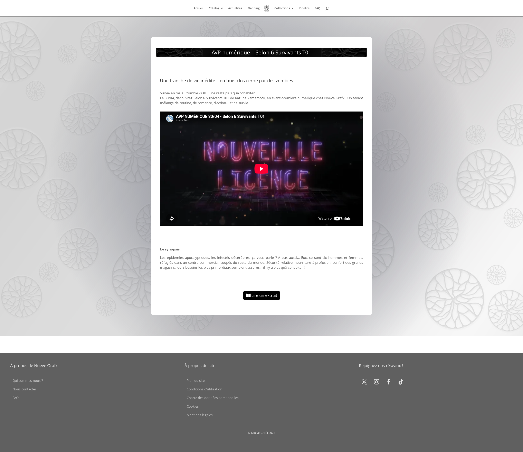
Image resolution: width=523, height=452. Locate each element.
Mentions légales (200, 415)
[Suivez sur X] (364, 381)
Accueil (198, 8)
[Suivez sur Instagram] (376, 381)
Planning (253, 8)
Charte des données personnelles (213, 398)
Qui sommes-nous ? (27, 381)
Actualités (235, 8)
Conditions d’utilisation (204, 389)
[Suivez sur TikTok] (401, 381)
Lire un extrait (264, 295)
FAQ (317, 8)
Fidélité (304, 8)
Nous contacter (24, 389)
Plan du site (196, 381)
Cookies (193, 407)
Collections (282, 8)
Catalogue (216, 8)
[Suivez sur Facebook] (388, 381)
